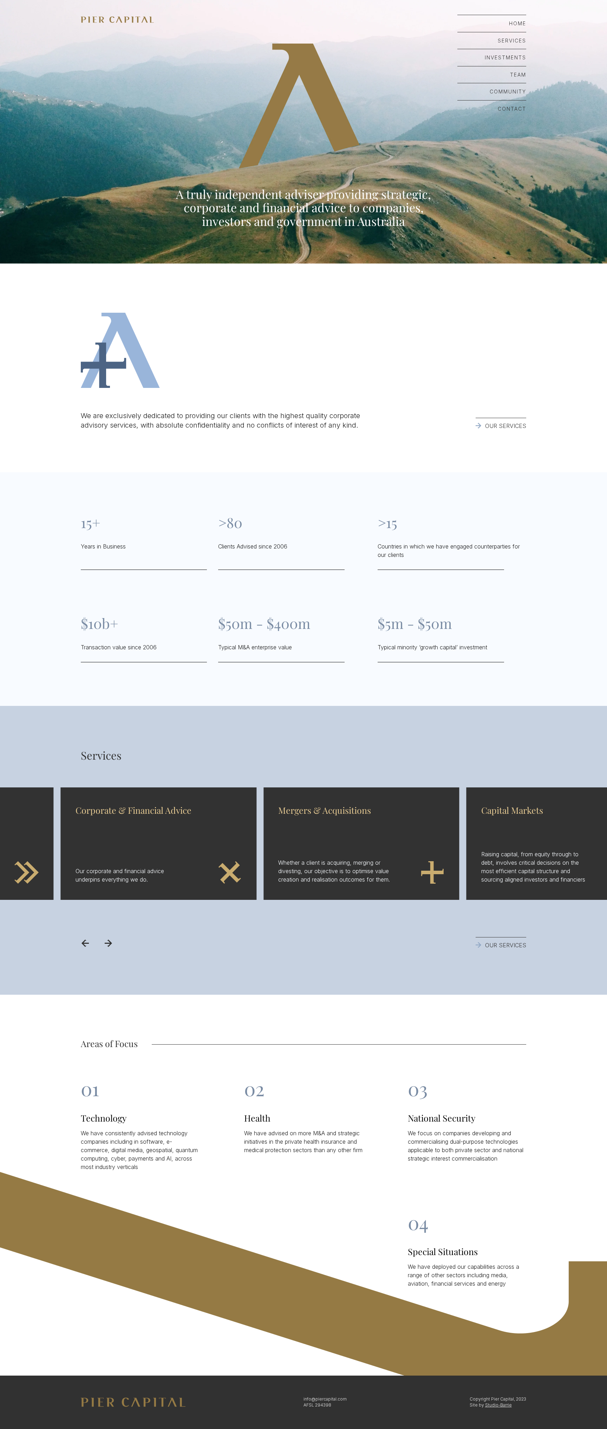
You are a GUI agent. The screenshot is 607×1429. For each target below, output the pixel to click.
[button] (85, 943)
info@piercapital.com (325, 1399)
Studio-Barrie (498, 1405)
